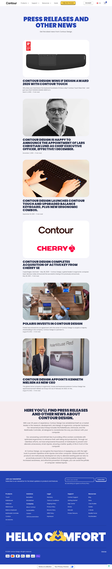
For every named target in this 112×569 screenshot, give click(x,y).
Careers (28, 513)
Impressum (50, 516)
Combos (8, 516)
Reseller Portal (92, 513)
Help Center (71, 504)
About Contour (30, 507)
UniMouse (8, 504)
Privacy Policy (51, 507)
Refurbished (30, 500)
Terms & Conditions (53, 500)
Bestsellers (29, 497)
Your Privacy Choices (62, 567)
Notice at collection (45, 567)
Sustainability (30, 510)
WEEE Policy (50, 513)
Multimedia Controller (12, 513)
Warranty (50, 497)
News (90, 500)
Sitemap (103, 551)
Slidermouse (9, 507)
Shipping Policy (51, 504)
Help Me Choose (68, 3)
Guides (90, 507)
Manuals (70, 510)
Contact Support (73, 497)
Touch (8, 497)
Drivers (70, 507)
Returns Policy (51, 510)
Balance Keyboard (11, 510)
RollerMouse (9, 500)
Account (88, 3)
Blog (89, 497)
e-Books (90, 510)
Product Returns (73, 513)
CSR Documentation (32, 517)
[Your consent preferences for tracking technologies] (109, 566)
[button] (24, 3)
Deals (56, 3)
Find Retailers (92, 516)
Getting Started (72, 500)
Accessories (9, 520)
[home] (11, 3)
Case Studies (92, 504)
